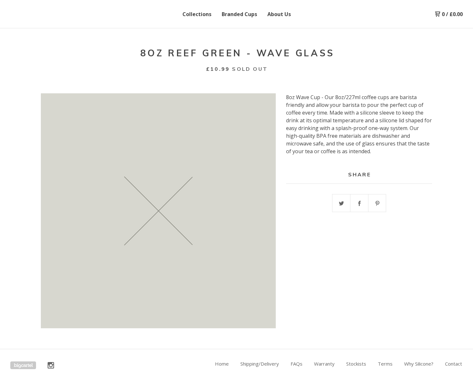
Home (222, 363)
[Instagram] (50, 365)
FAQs (296, 363)
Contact (453, 363)
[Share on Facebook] (359, 203)
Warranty (324, 363)
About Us (279, 14)
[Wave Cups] (43, 14)
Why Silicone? (418, 363)
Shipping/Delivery (259, 363)
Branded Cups (239, 14)
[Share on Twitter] (341, 203)
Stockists (356, 363)
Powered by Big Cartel (23, 365)
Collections (196, 14)
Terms (385, 363)
